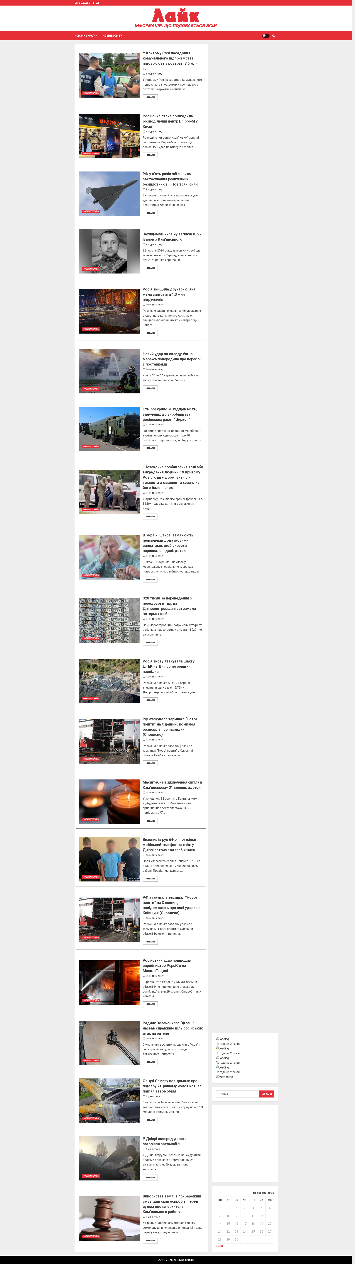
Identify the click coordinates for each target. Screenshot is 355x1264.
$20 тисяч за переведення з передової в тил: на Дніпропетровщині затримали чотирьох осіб (109, 620)
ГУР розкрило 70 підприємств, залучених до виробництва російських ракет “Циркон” (109, 429)
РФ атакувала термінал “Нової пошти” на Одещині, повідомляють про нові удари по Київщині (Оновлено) (109, 920)
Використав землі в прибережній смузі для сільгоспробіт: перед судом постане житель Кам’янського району (109, 1218)
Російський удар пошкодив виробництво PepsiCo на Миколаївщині (109, 982)
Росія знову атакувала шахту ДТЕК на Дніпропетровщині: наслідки (109, 681)
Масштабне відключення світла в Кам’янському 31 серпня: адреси (109, 801)
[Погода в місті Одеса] (245, 1067)
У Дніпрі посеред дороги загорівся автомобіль (109, 1158)
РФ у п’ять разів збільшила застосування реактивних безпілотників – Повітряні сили (109, 193)
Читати (150, 97)
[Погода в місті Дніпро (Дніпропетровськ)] (245, 1048)
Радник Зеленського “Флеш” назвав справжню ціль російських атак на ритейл (109, 1043)
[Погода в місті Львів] (245, 1058)
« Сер (219, 1246)
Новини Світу (112, 35)
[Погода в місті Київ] (245, 1039)
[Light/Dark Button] (266, 36)
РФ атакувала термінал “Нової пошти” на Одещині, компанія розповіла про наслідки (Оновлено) (109, 741)
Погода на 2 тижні (228, 1044)
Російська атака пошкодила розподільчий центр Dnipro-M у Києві (109, 136)
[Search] (273, 35)
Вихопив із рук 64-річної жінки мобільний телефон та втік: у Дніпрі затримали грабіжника (109, 859)
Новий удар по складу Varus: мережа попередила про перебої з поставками (109, 371)
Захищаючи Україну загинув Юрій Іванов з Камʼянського (109, 251)
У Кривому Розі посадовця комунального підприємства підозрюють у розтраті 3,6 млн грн (109, 75)
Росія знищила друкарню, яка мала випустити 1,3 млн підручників (109, 311)
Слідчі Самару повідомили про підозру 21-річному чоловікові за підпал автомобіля (109, 1100)
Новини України (86, 35)
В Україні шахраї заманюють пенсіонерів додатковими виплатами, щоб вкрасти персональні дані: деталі (109, 557)
